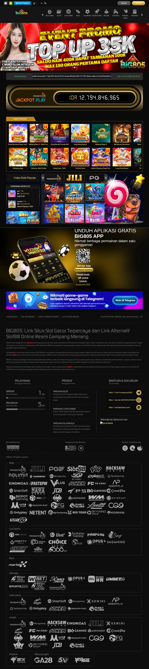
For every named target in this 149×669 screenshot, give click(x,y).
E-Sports (115, 16)
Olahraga (87, 16)
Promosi (134, 16)
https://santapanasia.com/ (119, 407)
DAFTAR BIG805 (28, 316)
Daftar (138, 3)
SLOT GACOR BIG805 (70, 316)
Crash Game (97, 16)
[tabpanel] (74, 47)
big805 (69, 367)
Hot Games (50, 16)
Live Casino (68, 16)
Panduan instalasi (84, 270)
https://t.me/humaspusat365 (120, 392)
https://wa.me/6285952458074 (122, 400)
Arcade (106, 16)
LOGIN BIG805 (12, 316)
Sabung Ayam (125, 17)
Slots (59, 16)
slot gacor (30, 343)
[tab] (54, 177)
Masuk (123, 3)
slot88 (14, 355)
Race (78, 16)
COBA (55, 190)
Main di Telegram (23, 3)
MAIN (20, 133)
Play (41, 100)
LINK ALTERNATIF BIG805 (48, 316)
